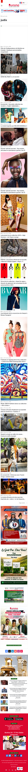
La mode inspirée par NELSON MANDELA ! (14, 126)
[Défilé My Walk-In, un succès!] (14, 64)
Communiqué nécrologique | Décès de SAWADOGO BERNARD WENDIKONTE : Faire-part (18, 702)
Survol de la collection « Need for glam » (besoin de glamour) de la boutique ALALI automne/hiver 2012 (14, 283)
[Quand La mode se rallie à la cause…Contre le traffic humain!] (14, 422)
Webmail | (14, 726)
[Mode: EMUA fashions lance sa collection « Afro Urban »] (14, 382)
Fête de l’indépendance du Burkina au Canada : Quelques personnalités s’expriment (12, 50)
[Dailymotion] (21, 756)
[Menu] (1, 6)
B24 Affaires (13, 766)
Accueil (3, 16)
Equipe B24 (18, 726)
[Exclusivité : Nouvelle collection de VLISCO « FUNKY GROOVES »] (14, 90)
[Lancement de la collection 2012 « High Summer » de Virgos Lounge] (14, 213)
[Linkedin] (15, 756)
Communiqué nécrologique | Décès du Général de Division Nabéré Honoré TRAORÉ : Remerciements (18, 690)
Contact (21, 725)
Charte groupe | (16, 725)
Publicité (9, 726)
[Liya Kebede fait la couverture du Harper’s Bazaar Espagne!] (14, 298)
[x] (10, 756)
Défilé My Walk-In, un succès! (10, 77)
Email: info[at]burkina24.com (14, 729)
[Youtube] (12, 756)
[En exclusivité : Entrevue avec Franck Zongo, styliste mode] (14, 455)
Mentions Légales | (9, 725)
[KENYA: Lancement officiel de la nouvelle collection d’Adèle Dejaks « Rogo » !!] (14, 248)
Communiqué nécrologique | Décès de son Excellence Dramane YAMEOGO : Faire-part (18, 696)
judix (2, 46)
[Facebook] (7, 756)
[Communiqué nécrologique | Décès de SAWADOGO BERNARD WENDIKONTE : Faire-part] (4, 702)
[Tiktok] (18, 756)
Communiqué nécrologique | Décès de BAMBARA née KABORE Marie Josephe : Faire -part (18, 708)
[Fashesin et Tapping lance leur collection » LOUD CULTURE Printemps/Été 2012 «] (14, 337)
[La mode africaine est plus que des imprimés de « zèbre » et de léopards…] (14, 486)
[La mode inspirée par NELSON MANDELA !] (14, 115)
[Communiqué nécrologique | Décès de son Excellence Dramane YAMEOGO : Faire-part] (4, 696)
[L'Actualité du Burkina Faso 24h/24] (14, 5)
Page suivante (22, 502)
